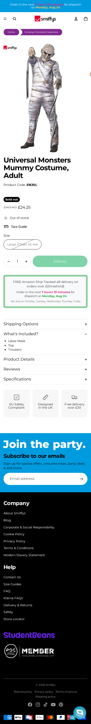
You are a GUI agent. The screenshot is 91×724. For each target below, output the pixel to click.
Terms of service (66, 691)
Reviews (12, 369)
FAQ (7, 591)
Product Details (19, 359)
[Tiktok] (45, 704)
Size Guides (12, 584)
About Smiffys (15, 513)
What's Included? (21, 333)
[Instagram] (37, 704)
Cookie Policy (14, 534)
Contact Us (12, 577)
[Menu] (5, 19)
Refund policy (23, 691)
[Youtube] (53, 704)
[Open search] (14, 19)
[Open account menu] (76, 19)
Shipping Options (21, 324)
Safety (8, 612)
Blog (7, 520)
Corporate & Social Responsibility (29, 527)
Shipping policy (45, 696)
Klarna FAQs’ (13, 598)
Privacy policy (44, 691)
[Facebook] (30, 704)
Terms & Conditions (19, 548)
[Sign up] (81, 479)
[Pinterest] (61, 704)
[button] (79, 712)
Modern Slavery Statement (24, 555)
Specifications (17, 379)
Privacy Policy (14, 541)
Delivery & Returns (18, 605)
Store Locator (14, 619)
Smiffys (50, 685)
